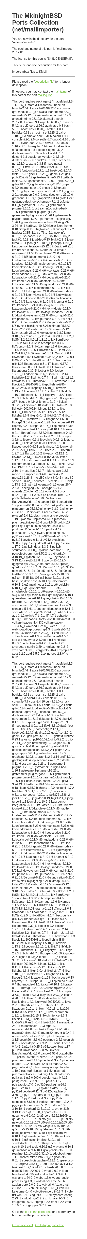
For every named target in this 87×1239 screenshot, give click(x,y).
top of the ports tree (38, 1211)
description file (44, 81)
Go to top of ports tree (49, 1225)
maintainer (60, 91)
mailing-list (45, 95)
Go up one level (22, 1225)
